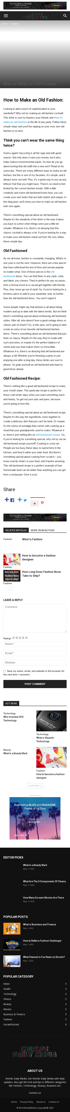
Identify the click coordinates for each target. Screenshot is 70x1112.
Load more (34, 785)
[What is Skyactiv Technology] (51, 720)
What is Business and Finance (39, 924)
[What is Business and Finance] (11, 928)
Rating (7, 638)
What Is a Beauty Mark (15, 753)
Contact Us (54, 1101)
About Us (40, 1101)
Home (5, 23)
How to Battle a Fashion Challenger (42, 940)
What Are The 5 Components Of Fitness (44, 881)
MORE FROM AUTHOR (42, 530)
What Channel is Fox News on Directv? (44, 957)
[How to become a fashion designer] (11, 559)
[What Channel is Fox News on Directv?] (11, 961)
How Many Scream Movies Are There (43, 897)
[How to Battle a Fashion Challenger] (11, 945)
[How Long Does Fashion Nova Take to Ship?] (11, 576)
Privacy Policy (26, 1101)
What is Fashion (32, 539)
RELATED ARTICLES (16, 530)
